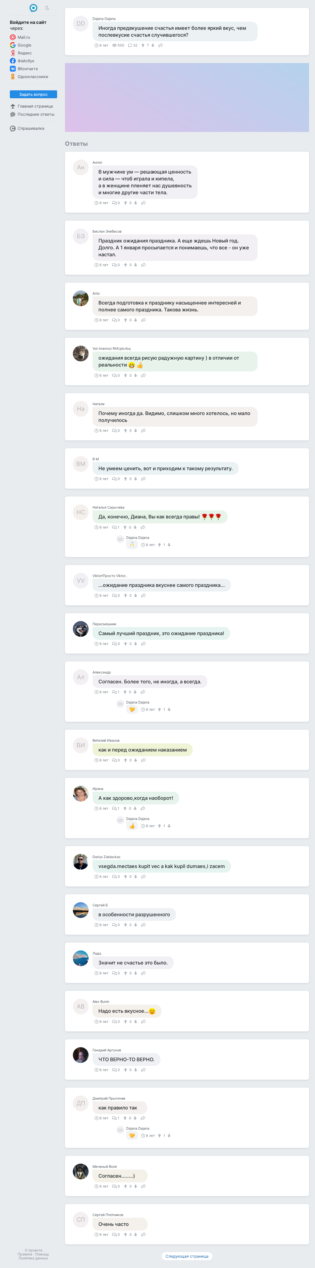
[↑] (143, 45)
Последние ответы (36, 114)
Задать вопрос (33, 94)
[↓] (152, 45)
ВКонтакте (28, 68)
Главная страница (35, 106)
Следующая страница (187, 1256)
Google (24, 45)
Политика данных (33, 1258)
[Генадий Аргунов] (83, 1055)
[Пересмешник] (83, 629)
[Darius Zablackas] (83, 862)
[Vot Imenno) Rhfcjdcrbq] (83, 353)
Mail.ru (24, 37)
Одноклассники (33, 76)
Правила (25, 1254)
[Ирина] (83, 794)
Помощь (42, 1254)
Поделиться (161, 44)
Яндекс (25, 52)
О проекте (33, 1250)
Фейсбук (26, 60)
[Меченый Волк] (83, 1171)
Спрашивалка (31, 128)
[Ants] (83, 298)
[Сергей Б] (83, 910)
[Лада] (83, 958)
